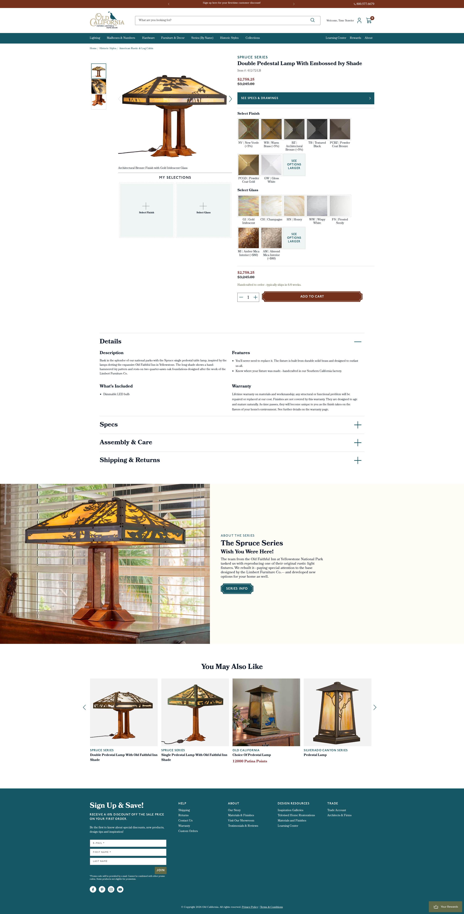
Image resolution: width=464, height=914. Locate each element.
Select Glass (247, 190)
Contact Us (185, 820)
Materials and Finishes (292, 820)
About (368, 38)
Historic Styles (229, 38)
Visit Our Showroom (241, 820)
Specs (109, 425)
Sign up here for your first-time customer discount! (232, 4)
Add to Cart (312, 296)
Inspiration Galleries (290, 810)
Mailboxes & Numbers (121, 38)
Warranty (184, 826)
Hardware (148, 38)
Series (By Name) (202, 38)
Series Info (237, 589)
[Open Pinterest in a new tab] (102, 889)
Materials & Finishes (241, 815)
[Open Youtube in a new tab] (120, 889)
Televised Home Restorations (296, 815)
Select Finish (248, 114)
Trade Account (336, 810)
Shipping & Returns (130, 460)
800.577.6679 (365, 4)
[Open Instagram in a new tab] (111, 889)
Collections (253, 38)
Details (110, 342)
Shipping (184, 810)
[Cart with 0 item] (369, 20)
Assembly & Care (126, 443)
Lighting (95, 38)
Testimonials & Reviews (243, 826)
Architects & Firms (339, 815)
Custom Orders (188, 831)
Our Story (234, 810)
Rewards (355, 38)
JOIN (161, 870)
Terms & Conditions (271, 907)
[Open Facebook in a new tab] (93, 889)
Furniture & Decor (173, 38)
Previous (170, 4)
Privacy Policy (250, 907)
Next (294, 4)
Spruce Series (252, 57)
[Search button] (312, 20)
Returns (183, 815)
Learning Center (336, 38)
